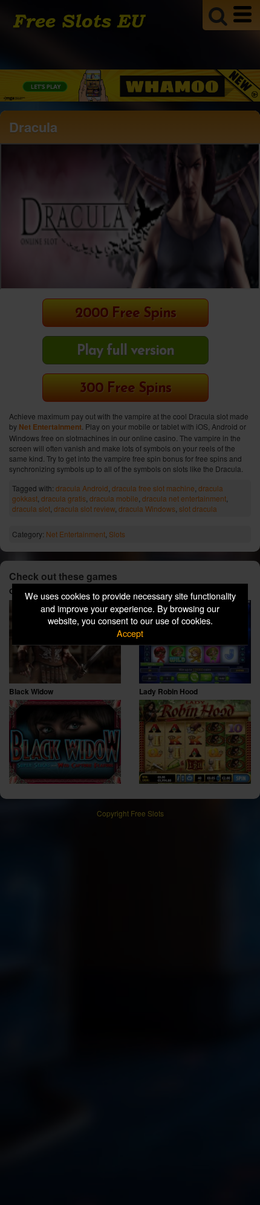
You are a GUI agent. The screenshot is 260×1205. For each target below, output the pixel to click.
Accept (130, 633)
